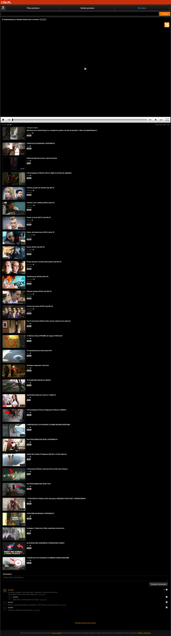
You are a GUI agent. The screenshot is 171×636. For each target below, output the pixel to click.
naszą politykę (57, 633)
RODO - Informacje (144, 633)
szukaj (164, 14)
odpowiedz (42, 594)
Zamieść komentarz (158, 584)
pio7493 (11, 590)
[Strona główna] (6, 2)
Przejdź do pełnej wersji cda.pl (85, 623)
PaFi (8, 125)
